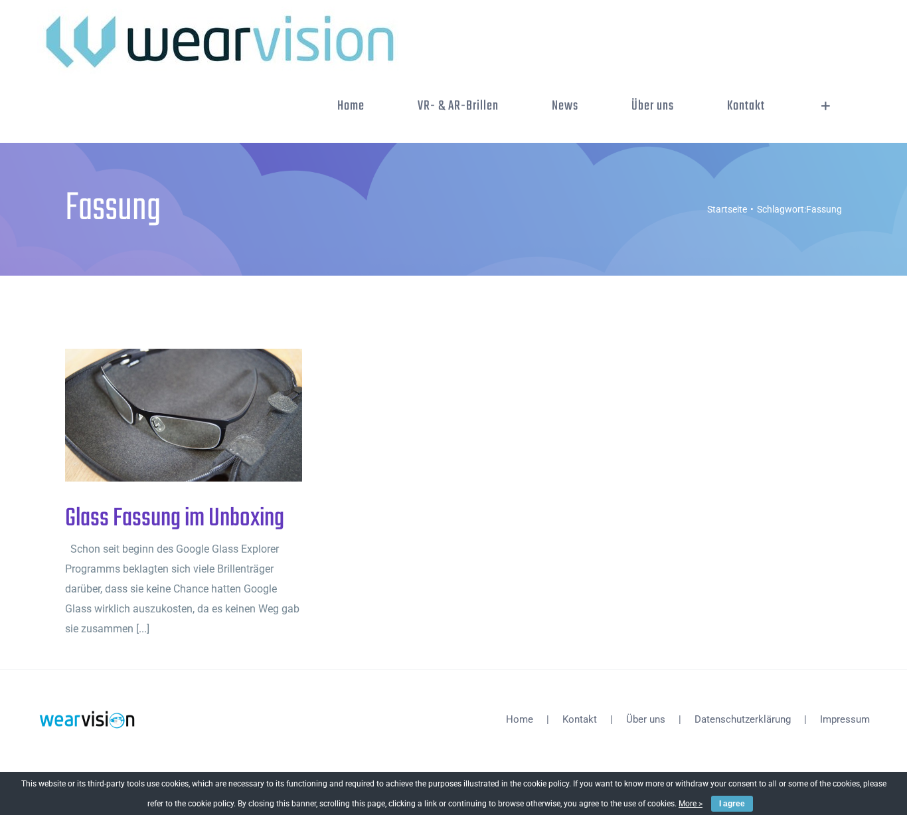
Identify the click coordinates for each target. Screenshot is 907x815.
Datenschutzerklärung (743, 719)
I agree (732, 803)
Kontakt (579, 719)
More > (690, 803)
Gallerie (205, 415)
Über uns (645, 719)
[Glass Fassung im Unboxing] (183, 415)
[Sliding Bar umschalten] (825, 106)
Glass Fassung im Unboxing (161, 415)
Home (519, 719)
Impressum (845, 719)
